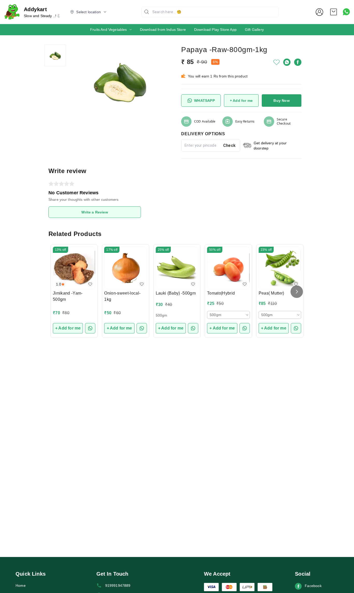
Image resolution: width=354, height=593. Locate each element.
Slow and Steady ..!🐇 (42, 16)
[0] (333, 12)
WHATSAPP (204, 100)
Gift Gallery (254, 29)
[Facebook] (297, 62)
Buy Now (281, 100)
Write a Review (94, 212)
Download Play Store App (215, 29)
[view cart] (333, 12)
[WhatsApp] (287, 62)
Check (229, 145)
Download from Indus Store (163, 29)
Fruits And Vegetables (108, 29)
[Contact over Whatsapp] (346, 11)
